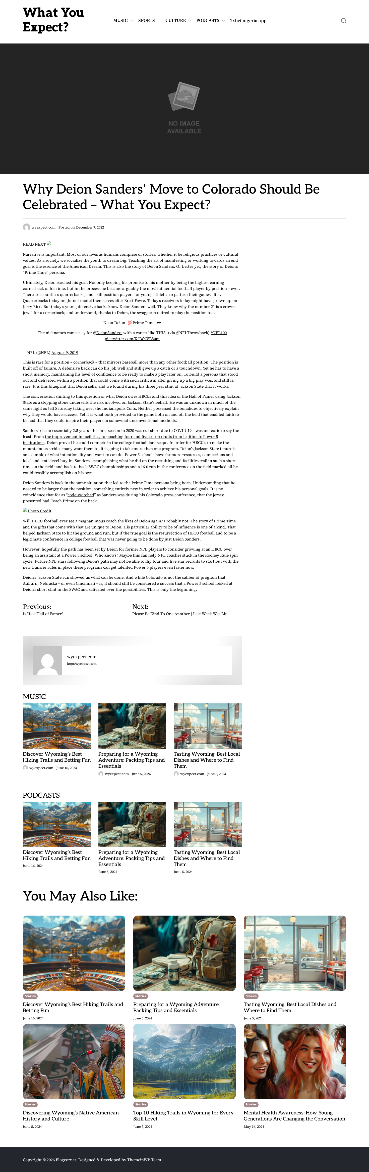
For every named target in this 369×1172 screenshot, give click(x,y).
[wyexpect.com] (47, 660)
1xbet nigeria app (248, 20)
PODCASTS (207, 20)
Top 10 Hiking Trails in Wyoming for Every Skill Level (183, 1116)
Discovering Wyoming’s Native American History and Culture (71, 1116)
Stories (30, 996)
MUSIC (120, 20)
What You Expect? (53, 20)
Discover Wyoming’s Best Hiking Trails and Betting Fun (57, 757)
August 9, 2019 (64, 352)
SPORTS (146, 20)
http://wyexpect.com (82, 664)
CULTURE (175, 20)
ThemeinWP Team (144, 1159)
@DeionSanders (107, 332)
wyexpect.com (82, 656)
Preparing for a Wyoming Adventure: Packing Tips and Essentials (131, 760)
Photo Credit (39, 511)
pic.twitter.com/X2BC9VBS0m (132, 338)
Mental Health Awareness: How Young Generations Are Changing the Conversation (294, 1116)
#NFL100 (219, 332)
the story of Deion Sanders (149, 266)
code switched (81, 495)
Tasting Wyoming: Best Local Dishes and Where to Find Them (207, 760)
